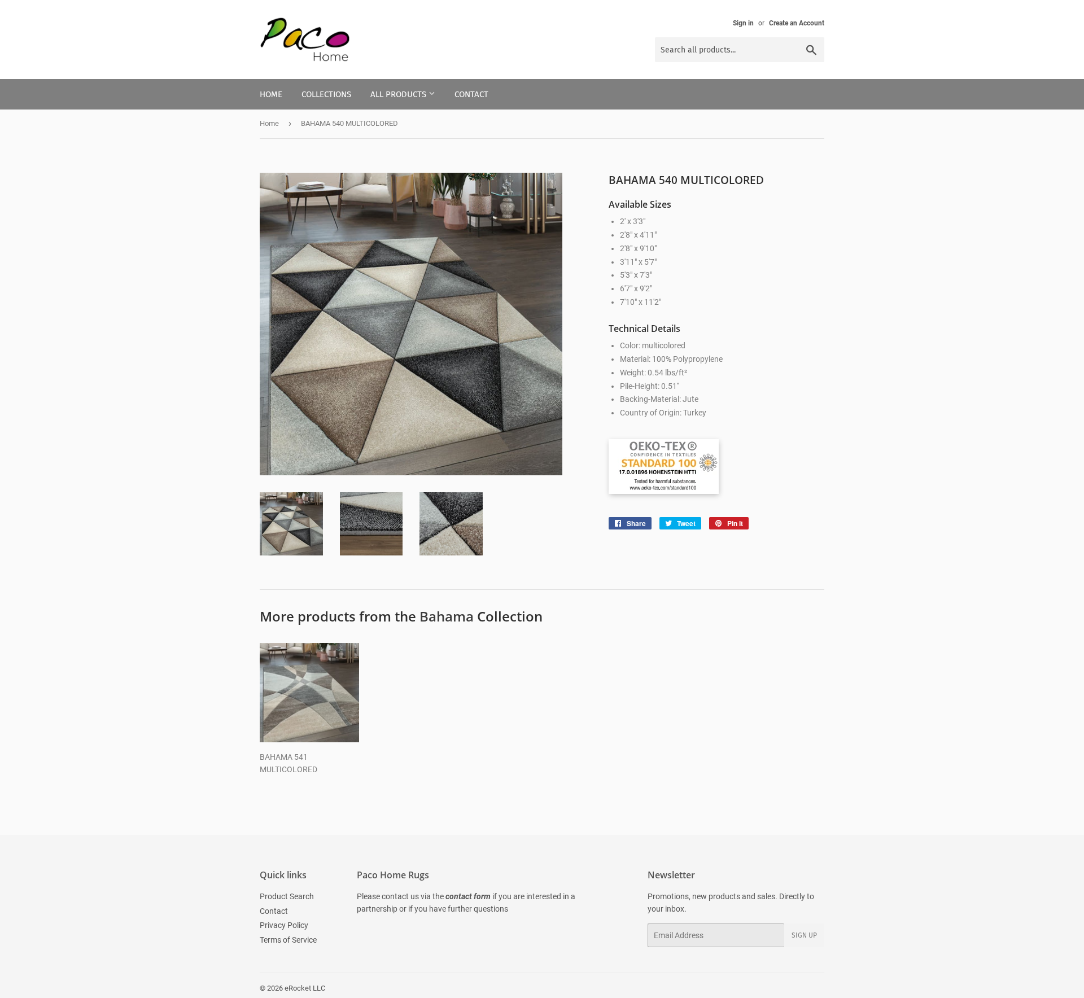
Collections (326, 94)
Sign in (743, 23)
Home (271, 94)
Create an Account (796, 23)
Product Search (287, 896)
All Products (399, 94)
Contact (471, 94)
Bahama (446, 616)
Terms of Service (288, 939)
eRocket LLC (305, 988)
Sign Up (804, 935)
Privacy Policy (284, 925)
